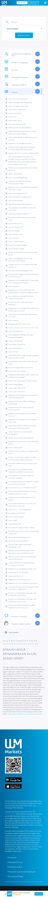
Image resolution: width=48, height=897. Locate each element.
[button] (45, 3)
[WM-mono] (4, 3)
